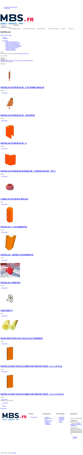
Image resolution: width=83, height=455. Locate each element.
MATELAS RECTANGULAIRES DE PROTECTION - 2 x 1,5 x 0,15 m (32, 394)
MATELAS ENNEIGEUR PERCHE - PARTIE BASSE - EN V (28, 171)
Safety (2, 35)
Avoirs (60, 420)
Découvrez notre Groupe (24, 53)
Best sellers (3, 60)
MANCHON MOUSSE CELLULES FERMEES (22, 338)
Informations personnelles (61, 418)
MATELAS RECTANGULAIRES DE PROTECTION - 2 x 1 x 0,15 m (31, 366)
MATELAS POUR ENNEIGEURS (13, 46)
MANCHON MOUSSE (11, 50)
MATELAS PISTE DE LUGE (12, 41)
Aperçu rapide (4, 92)
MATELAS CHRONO (10, 48)
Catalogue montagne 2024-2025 (10, 7)
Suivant (5, 406)
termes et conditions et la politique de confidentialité (76, 424)
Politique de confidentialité (48, 423)
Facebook (75, 436)
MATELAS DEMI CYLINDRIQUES (14, 45)
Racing (4, 35)
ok (2, 52)
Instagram (75, 438)
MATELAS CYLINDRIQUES (12, 44)
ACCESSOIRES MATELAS (12, 47)
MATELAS (5, 40)
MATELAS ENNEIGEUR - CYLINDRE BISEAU (22, 87)
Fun (7, 35)
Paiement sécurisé (48, 420)
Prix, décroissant (29, 60)
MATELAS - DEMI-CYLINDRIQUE (17, 255)
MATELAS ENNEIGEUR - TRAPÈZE (18, 115)
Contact (10, 35)
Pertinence (3, 59)
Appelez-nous (7, 8)
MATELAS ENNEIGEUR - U (14, 143)
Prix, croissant (23, 60)
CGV (46, 419)
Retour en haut (4, 408)
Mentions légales (48, 418)
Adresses (61, 421)
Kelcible (14, 452)
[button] (41, 28)
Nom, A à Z (12, 60)
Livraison (47, 417)
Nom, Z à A (17, 60)
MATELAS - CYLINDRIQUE (14, 227)
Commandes (61, 419)
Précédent (5, 402)
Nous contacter (34, 417)
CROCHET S (7, 310)
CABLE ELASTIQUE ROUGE (14, 199)
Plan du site (47, 421)
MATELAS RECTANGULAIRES (13, 43)
